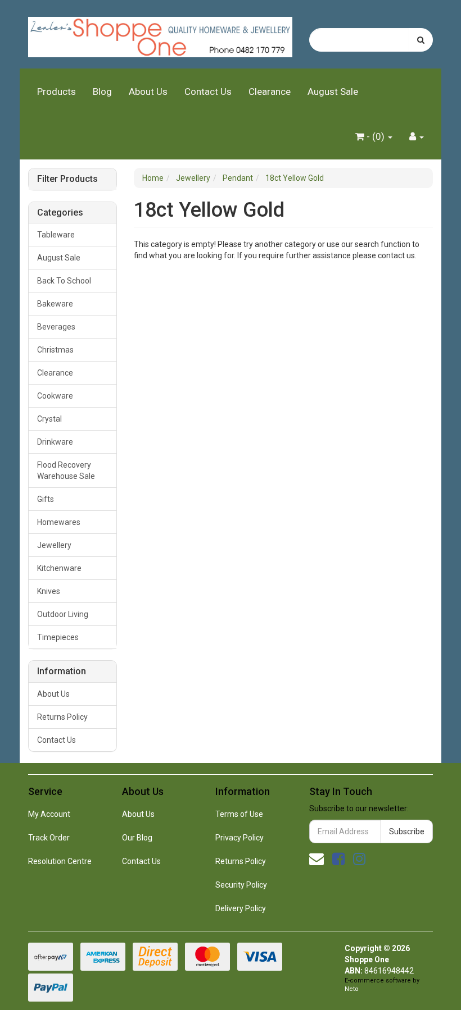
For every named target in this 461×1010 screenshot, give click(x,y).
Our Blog (137, 837)
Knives (48, 591)
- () (375, 136)
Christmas (55, 349)
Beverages (56, 326)
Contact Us (208, 91)
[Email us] (316, 859)
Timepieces (58, 637)
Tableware (56, 234)
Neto (352, 989)
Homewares (58, 522)
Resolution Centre (60, 861)
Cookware (55, 395)
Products (56, 91)
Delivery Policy (240, 908)
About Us (148, 91)
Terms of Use (239, 814)
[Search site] (421, 40)
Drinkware (55, 441)
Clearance (269, 91)
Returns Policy (62, 716)
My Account (49, 814)
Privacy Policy (239, 837)
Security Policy (241, 884)
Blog (102, 91)
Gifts (45, 499)
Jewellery (54, 545)
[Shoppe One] (160, 33)
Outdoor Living (62, 614)
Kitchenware (59, 568)
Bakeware (55, 303)
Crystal (49, 418)
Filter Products (67, 179)
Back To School (64, 280)
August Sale (333, 91)
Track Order (49, 837)
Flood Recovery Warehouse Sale (66, 470)
